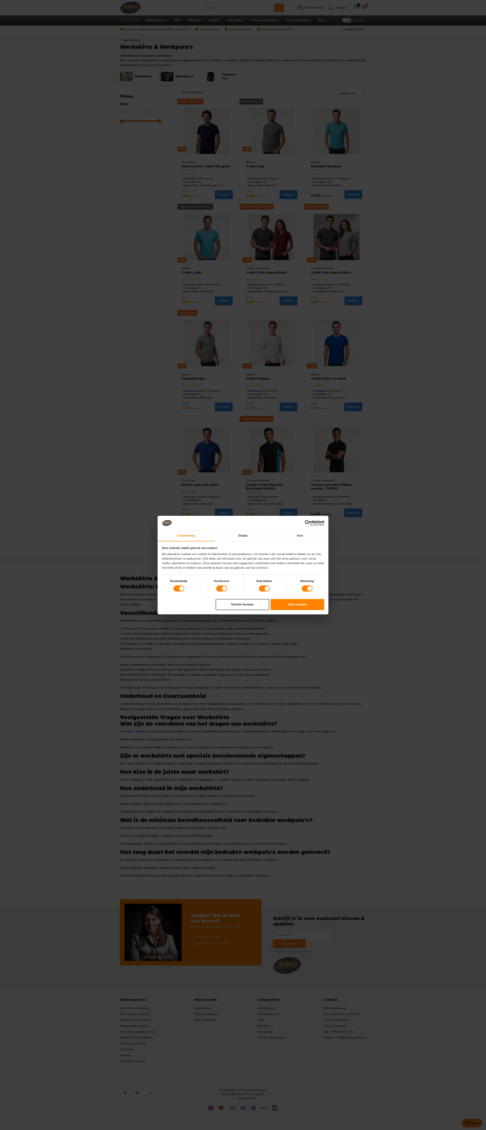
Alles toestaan (297, 604)
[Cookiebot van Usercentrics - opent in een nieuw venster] (307, 523)
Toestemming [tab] (186, 535)
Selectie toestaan (242, 604)
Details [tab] (243, 535)
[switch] (221, 588)
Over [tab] (300, 535)
